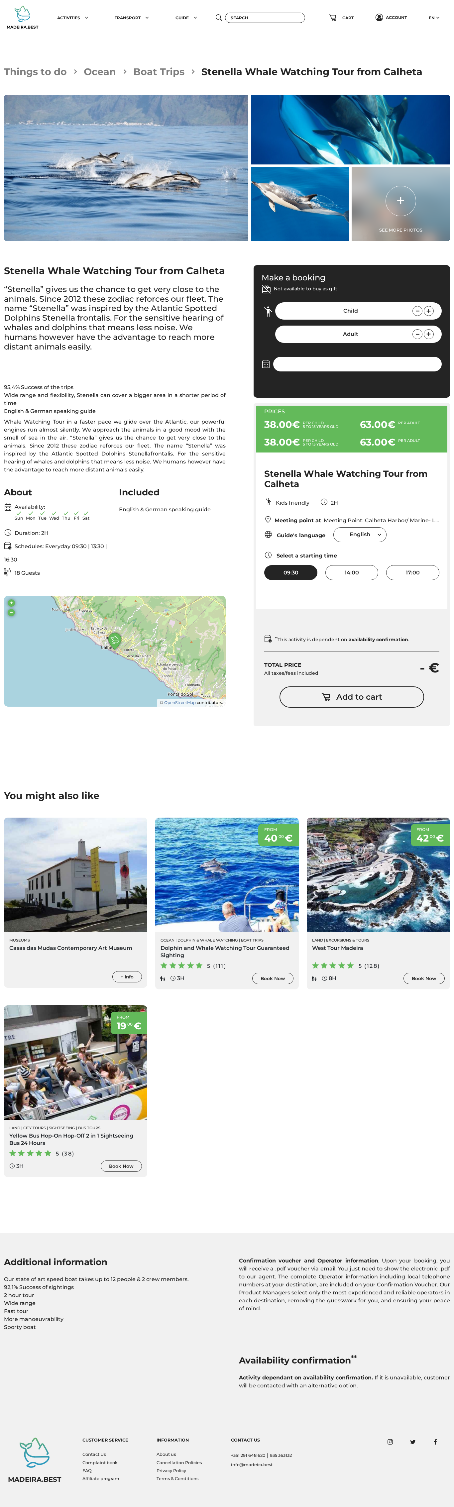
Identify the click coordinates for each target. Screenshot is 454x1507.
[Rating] (34, 363)
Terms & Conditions (177, 1478)
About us (166, 1454)
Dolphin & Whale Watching (207, 940)
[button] (86, 18)
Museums (19, 940)
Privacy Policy (171, 1470)
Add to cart (359, 697)
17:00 (413, 572)
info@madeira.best (252, 1464)
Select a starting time (306, 556)
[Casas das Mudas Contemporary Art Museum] (75, 875)
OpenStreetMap (180, 702)
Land (317, 940)
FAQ (87, 1470)
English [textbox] (360, 534)
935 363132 (281, 1455)
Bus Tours (89, 1128)
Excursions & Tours (347, 940)
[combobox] (360, 534)
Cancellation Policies (179, 1462)
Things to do (35, 71)
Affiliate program (100, 1478)
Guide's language (300, 535)
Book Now (273, 978)
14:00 (352, 572)
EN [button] (432, 17)
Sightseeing (62, 1128)
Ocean (100, 71)
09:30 (291, 572)
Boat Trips (158, 71)
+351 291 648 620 (248, 1455)
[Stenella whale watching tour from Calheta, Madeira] (126, 168)
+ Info (127, 976)
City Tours (34, 1128)
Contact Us (94, 1454)
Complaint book (100, 1462)
